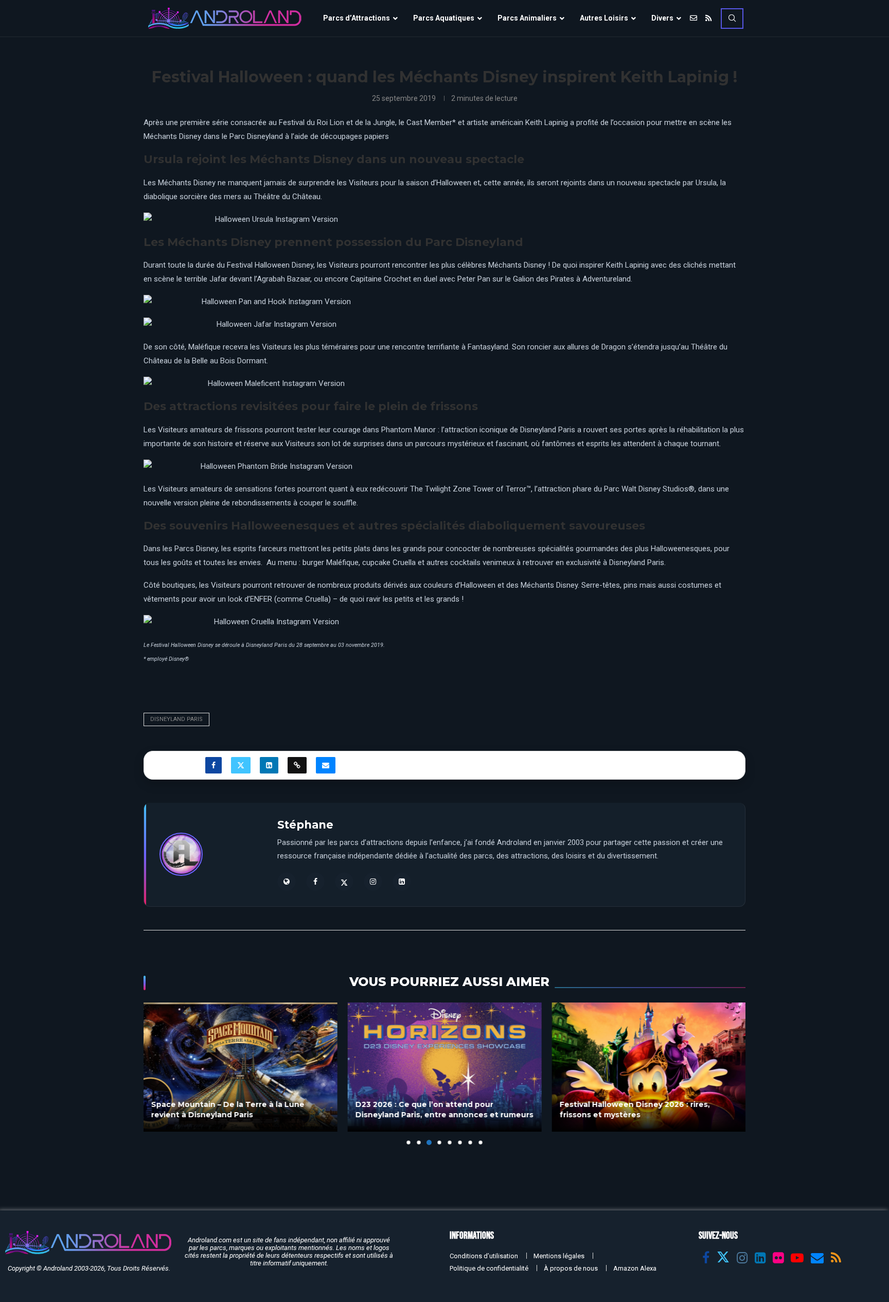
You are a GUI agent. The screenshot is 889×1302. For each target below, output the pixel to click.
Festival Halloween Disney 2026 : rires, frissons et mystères (634, 1109)
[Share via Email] (325, 765)
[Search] (732, 18)
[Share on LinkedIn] (269, 765)
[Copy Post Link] (297, 765)
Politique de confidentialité (489, 1268)
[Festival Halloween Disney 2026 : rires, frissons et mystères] (648, 1067)
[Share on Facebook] (213, 765)
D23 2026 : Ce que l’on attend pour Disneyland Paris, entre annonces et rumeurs (444, 1109)
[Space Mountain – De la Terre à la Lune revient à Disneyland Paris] (240, 1067)
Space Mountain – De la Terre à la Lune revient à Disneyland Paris (228, 1109)
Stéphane (305, 824)
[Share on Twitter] (241, 765)
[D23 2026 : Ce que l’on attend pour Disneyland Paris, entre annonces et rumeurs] (445, 1067)
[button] (157, 1073)
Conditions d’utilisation (484, 1256)
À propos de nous (571, 1268)
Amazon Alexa (634, 1268)
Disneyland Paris (176, 719)
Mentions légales (559, 1256)
